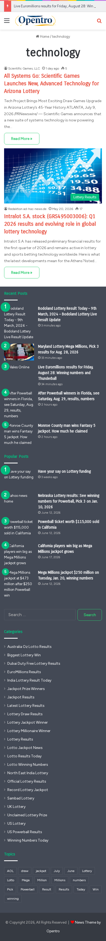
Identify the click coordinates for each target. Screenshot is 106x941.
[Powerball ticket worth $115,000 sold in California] (19, 529)
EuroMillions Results (24, 672)
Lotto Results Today (24, 756)
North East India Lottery (27, 773)
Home (44, 36)
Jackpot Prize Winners (26, 688)
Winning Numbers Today (27, 840)
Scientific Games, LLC (24, 68)
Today (81, 889)
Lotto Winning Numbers (27, 764)
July (57, 871)
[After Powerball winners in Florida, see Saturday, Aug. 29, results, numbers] (19, 404)
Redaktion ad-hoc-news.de (27, 209)
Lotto (10, 880)
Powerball (28, 889)
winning (13, 899)
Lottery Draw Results (24, 714)
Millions (59, 880)
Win (96, 889)
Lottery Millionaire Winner (29, 731)
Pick (10, 889)
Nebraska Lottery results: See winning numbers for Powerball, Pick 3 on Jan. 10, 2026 (68, 501)
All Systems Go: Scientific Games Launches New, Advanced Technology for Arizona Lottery (51, 83)
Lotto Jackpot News (24, 747)
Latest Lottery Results (25, 705)
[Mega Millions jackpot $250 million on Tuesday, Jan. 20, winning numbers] (19, 584)
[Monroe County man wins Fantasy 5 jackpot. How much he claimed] (19, 434)
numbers (79, 880)
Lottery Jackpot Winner (27, 722)
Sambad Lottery (20, 798)
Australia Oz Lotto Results (29, 646)
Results (64, 889)
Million (42, 880)
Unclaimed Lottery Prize (27, 815)
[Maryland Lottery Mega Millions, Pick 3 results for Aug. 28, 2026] (19, 352)
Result (46, 889)
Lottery (87, 871)
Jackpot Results (20, 697)
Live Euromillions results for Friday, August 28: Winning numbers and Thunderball (65, 373)
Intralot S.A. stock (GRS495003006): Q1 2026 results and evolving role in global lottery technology (50, 224)
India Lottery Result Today (29, 680)
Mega (26, 880)
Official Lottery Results (26, 781)
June (70, 871)
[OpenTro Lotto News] (35, 21)
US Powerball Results (24, 832)
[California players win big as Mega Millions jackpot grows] (19, 554)
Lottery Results (20, 739)
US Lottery (16, 823)
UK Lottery (16, 806)
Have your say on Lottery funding (64, 471)
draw (24, 871)
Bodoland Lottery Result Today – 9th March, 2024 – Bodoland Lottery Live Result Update (67, 314)
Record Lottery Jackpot (27, 790)
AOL (10, 871)
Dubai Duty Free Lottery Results (33, 663)
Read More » (21, 138)
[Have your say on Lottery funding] (19, 479)
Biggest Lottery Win (24, 655)
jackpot (41, 871)
